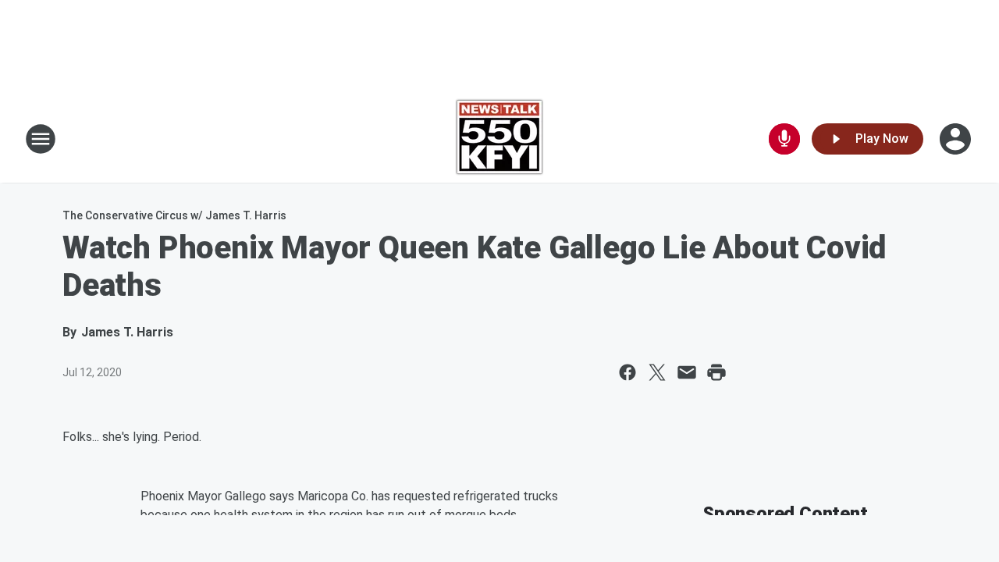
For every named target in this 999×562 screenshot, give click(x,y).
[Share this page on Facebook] (627, 372)
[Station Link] (499, 139)
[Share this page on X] (657, 372)
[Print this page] (716, 372)
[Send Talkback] (784, 139)
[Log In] (957, 139)
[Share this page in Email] (687, 372)
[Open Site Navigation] (40, 139)
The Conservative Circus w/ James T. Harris (174, 215)
